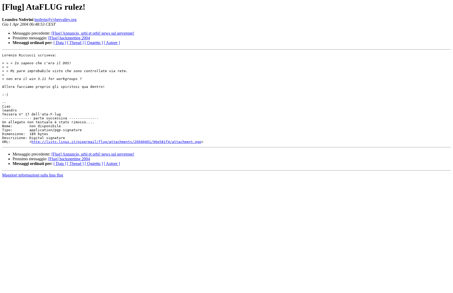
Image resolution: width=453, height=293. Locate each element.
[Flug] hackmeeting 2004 (69, 38)
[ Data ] (59, 42)
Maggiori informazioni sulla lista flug (32, 175)
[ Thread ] (75, 42)
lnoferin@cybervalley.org (55, 19)
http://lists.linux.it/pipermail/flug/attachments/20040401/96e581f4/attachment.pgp (116, 142)
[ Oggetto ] (94, 42)
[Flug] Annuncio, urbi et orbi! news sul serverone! (92, 33)
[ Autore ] (112, 42)
